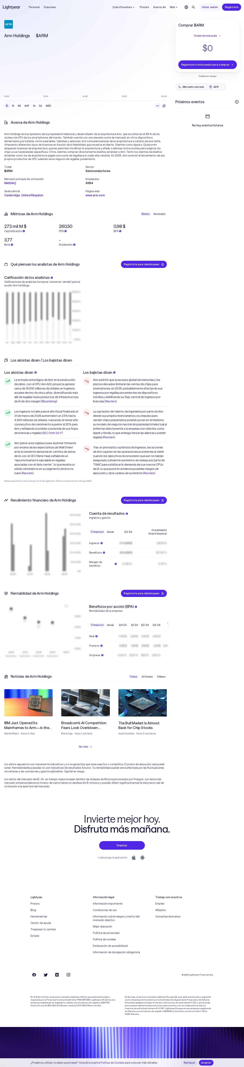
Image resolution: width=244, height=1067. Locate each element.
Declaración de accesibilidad (110, 945)
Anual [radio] (110, 532)
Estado (35, 935)
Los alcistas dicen (18, 372)
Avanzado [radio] (159, 214)
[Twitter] (45, 974)
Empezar (122, 845)
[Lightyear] (12, 7)
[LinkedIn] (57, 974)
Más (172, 7)
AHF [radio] (26, 105)
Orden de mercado (205, 35)
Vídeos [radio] (161, 676)
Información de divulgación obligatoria (116, 952)
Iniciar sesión (210, 7)
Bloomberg (49, 401)
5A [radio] (40, 105)
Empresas (50, 7)
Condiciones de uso (105, 910)
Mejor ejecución (102, 926)
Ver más (83, 746)
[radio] (157, 106)
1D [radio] (7, 105)
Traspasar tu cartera (43, 929)
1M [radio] (19, 105)
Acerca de (159, 7)
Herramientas (39, 916)
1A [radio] (34, 105)
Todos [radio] (133, 676)
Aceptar (206, 1062)
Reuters (27, 473)
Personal (34, 7)
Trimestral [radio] (97, 532)
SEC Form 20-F (52, 433)
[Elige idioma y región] (186, 7)
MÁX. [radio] (49, 105)
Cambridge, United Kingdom (23, 195)
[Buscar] (193, 7)
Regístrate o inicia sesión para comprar (205, 64)
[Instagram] (68, 974)
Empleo (160, 903)
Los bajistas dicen (97, 372)
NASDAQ (10, 183)
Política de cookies (104, 939)
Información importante (107, 903)
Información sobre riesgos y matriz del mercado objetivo (116, 918)
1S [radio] (13, 105)
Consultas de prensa (167, 916)
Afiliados (160, 910)
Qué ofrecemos (122, 7)
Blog (33, 910)
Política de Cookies (112, 1062)
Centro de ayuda (41, 923)
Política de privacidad (106, 933)
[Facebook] (34, 974)
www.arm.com (95, 195)
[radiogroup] (28, 106)
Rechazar (189, 1062)
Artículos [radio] (147, 676)
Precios (144, 7)
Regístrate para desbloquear (142, 264)
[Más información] (237, 102)
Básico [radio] (146, 214)
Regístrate (231, 7)
